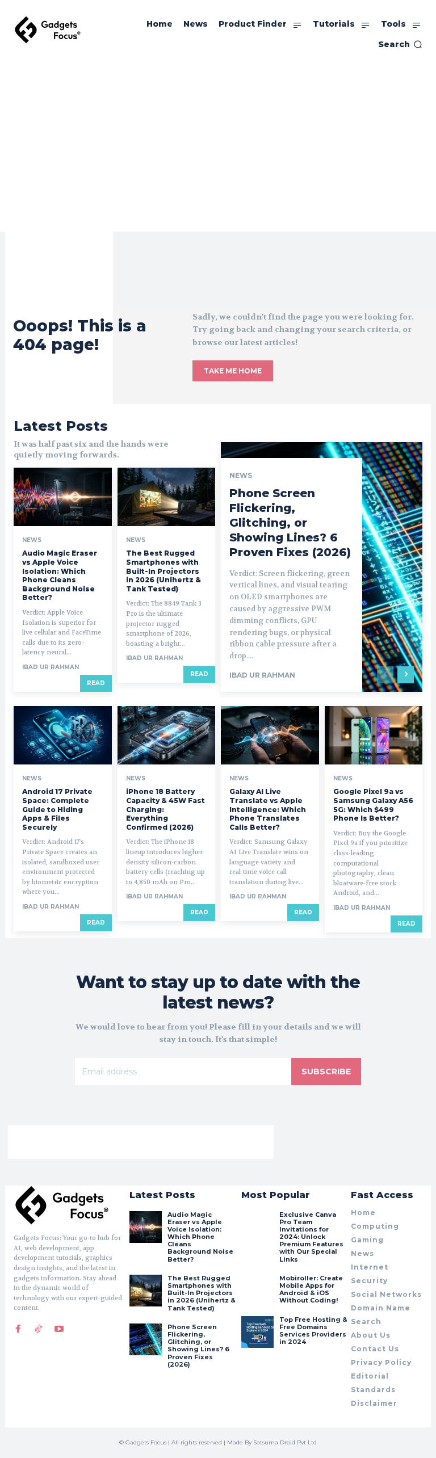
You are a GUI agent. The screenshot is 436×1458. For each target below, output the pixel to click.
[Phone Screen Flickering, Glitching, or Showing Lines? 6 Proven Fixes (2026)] (145, 1339)
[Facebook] (18, 1329)
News (31, 540)
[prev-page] (385, 674)
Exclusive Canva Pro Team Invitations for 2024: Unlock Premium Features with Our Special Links (311, 1237)
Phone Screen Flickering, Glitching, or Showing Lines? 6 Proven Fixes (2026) (290, 522)
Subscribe (326, 1071)
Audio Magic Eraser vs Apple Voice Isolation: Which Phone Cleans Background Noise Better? (59, 575)
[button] (400, 44)
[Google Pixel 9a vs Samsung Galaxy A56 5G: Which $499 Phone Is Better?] (374, 735)
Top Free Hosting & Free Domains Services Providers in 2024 (313, 1331)
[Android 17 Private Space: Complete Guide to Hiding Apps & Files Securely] (63, 735)
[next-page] (405, 674)
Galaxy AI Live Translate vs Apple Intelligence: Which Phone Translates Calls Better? (267, 809)
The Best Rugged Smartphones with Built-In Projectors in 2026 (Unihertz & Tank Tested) (163, 571)
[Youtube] (59, 1329)
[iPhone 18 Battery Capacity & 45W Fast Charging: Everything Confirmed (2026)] (167, 735)
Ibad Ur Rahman (50, 667)
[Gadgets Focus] (48, 30)
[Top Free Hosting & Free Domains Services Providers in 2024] (257, 1332)
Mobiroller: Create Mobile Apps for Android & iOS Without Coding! (311, 1289)
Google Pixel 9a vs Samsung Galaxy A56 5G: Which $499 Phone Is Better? (373, 804)
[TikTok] (38, 1329)
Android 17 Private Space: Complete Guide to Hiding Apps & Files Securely (57, 809)
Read (96, 683)
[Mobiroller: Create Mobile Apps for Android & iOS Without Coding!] (257, 1290)
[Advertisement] (218, 146)
